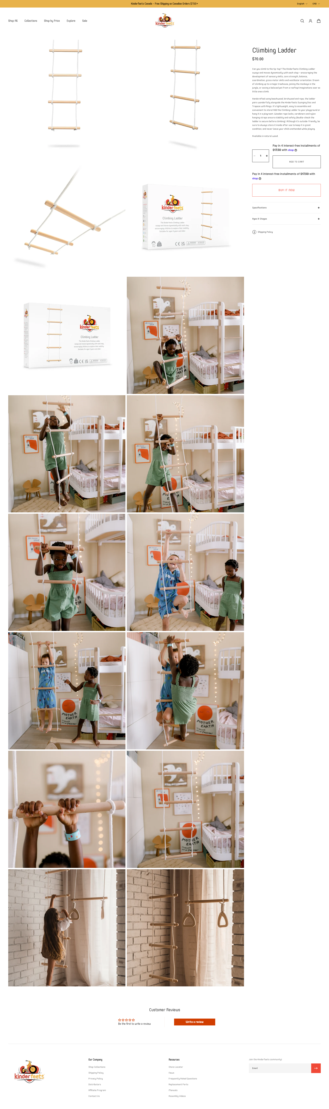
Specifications (259, 207)
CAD (315, 3)
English (300, 3)
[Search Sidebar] (302, 21)
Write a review (195, 1022)
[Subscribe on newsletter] (316, 1068)
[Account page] (310, 21)
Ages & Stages (259, 218)
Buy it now (286, 190)
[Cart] (319, 21)
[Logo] (164, 21)
